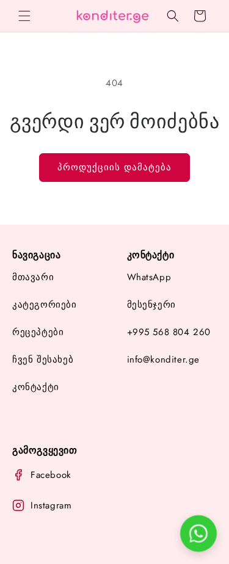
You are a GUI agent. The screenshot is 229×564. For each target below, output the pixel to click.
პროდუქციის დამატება (114, 167)
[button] (24, 15)
